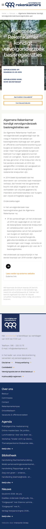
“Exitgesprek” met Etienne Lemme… (17, 502)
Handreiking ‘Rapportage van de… (16, 468)
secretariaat (10, 336)
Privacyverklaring (22, 362)
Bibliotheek (9, 455)
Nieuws (6, 489)
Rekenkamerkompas (11, 406)
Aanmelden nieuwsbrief (23, 97)
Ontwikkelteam (8, 410)
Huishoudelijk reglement (11, 376)
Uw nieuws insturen (23, 103)
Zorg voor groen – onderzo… (14, 473)
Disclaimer (6, 362)
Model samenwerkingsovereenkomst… (18, 464)
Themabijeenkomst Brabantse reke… (18, 443)
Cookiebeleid (7, 367)
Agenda (7, 421)
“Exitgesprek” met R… (11, 506)
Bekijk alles (6, 449)
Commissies (7, 398)
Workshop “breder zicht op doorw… (17, 439)
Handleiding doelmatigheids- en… (16, 477)
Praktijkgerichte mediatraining (15, 426)
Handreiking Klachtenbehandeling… (17, 460)
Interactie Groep (21, 523)
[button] (3, 5)
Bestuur (5, 394)
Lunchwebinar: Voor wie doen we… (17, 435)
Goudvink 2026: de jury (12, 494)
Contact (5, 402)
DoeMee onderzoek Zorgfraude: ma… (18, 498)
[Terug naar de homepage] (23, 5)
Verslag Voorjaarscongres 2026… (16, 511)
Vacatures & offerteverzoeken (15, 415)
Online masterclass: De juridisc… (16, 430)
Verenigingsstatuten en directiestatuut (17, 372)
